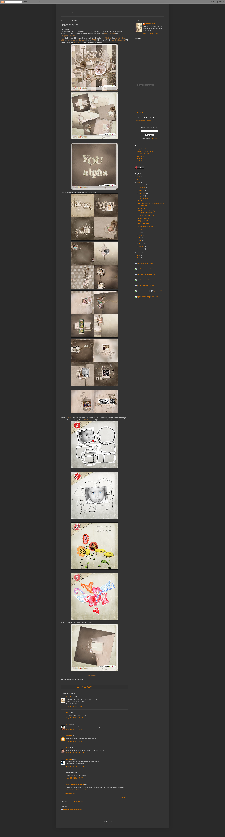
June (140, 235)
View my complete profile (151, 33)
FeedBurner (154, 139)
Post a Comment (69, 794)
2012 (139, 177)
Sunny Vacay (142, 208)
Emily (68, 747)
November (142, 187)
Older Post (123, 798)
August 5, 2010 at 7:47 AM (74, 741)
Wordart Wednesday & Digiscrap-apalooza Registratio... (148, 211)
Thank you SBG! (143, 198)
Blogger (121, 822)
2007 (139, 258)
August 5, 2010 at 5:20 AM (74, 718)
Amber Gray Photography (145, 151)
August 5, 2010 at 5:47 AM (74, 729)
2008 (139, 255)
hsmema (69, 736)
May (140, 238)
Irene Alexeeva (150, 23)
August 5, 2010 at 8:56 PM (74, 778)
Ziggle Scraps (141, 161)
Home (95, 798)
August (141, 196)
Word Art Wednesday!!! (145, 226)
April (140, 241)
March (141, 243)
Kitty (67, 712)
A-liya (68, 724)
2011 (139, 180)
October (141, 190)
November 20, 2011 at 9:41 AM (76, 789)
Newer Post (65, 798)
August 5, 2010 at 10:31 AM (75, 766)
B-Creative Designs (143, 154)
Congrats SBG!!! (143, 229)
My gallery (140, 112)
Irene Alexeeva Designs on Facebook (143, 120)
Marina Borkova (142, 158)
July (140, 232)
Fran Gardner (141, 156)
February (142, 246)
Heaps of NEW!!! (143, 223)
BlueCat (69, 759)
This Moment (142, 201)
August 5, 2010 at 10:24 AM (75, 753)
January (141, 249)
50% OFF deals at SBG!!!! (146, 215)
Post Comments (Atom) (77, 801)
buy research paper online (75, 784)
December (142, 185)
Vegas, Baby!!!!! (143, 221)
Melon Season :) (143, 218)
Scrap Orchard (141, 149)
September (142, 193)
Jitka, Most (69, 697)
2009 (139, 252)
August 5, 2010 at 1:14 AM (74, 706)
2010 (139, 182)
